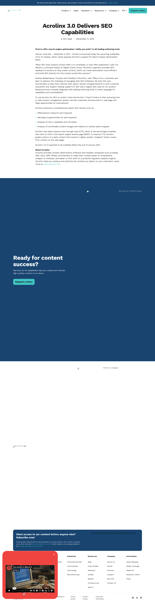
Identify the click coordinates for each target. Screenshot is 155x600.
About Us (111, 562)
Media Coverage (132, 566)
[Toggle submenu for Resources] (105, 10)
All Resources (93, 583)
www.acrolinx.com (51, 164)
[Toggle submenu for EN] (126, 10)
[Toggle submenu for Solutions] (91, 10)
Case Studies (93, 566)
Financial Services (74, 562)
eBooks (91, 579)
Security (110, 579)
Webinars (91, 570)
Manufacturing (73, 575)
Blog (89, 562)
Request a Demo (133, 575)
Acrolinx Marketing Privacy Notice (30, 546)
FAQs (128, 579)
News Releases (132, 562)
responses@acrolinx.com (42, 544)
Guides (90, 575)
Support (110, 575)
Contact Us (111, 583)
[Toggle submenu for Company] (118, 10)
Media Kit (130, 570)
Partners (110, 570)
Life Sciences (72, 566)
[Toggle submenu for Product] (70, 10)
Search (91, 587)
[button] (133, 598)
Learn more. (113, 3)
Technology (71, 570)
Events (109, 566)
